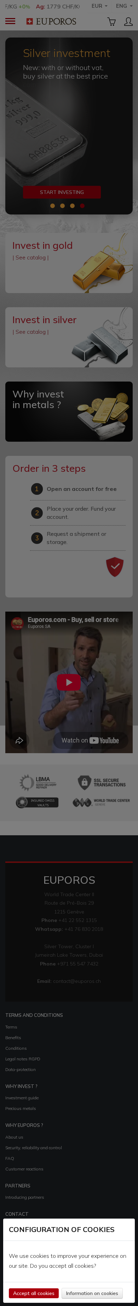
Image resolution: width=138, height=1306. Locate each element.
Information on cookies (92, 1293)
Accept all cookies (33, 1293)
